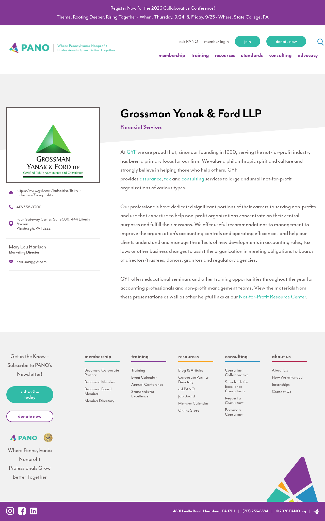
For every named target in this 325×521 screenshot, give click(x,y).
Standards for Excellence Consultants (236, 386)
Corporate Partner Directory (193, 379)
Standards (252, 55)
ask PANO (188, 41)
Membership (171, 55)
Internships (281, 384)
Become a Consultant (234, 412)
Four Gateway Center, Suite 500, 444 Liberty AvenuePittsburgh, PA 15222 (53, 224)
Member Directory (99, 400)
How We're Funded (287, 377)
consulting (193, 178)
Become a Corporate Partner (102, 372)
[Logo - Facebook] (23, 513)
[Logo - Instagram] (11, 513)
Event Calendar (144, 377)
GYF (132, 152)
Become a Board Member (98, 391)
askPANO (186, 389)
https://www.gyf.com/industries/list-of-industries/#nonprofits (49, 192)
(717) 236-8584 (255, 511)
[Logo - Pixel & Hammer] (316, 511)
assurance (150, 178)
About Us (280, 370)
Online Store (188, 410)
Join (247, 41)
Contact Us (281, 391)
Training (200, 55)
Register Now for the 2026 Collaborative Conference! (162, 8)
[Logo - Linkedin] (35, 513)
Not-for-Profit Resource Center (272, 296)
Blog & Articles (190, 370)
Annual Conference (147, 384)
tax (167, 178)
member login (216, 41)
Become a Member (100, 381)
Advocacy (308, 55)
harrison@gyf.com (31, 261)
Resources (225, 55)
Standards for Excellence (142, 394)
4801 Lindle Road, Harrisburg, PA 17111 (204, 511)
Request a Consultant (234, 400)
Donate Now (286, 41)
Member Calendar (193, 403)
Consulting (280, 55)
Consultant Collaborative (236, 372)
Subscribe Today (30, 394)
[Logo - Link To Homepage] (62, 66)
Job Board (186, 396)
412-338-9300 (29, 207)
